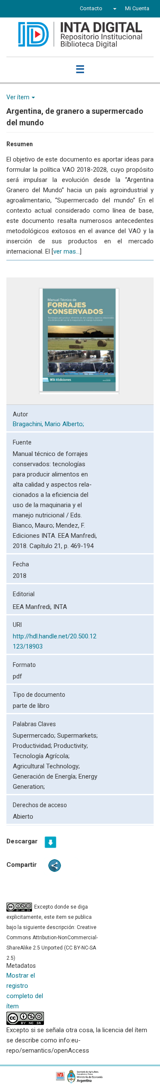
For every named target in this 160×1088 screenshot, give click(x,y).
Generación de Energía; (46, 776)
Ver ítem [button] (18, 97)
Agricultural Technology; (46, 766)
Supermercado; (35, 735)
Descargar (22, 841)
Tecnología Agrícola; (41, 756)
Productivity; (71, 746)
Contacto (91, 8)
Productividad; (33, 746)
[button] (114, 8)
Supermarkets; (77, 735)
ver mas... (66, 251)
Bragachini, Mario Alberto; (49, 424)
